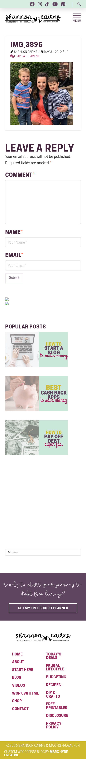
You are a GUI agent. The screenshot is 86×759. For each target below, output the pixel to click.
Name (14, 232)
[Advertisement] (36, 512)
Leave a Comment (26, 56)
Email (14, 255)
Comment (19, 174)
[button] (79, 4)
